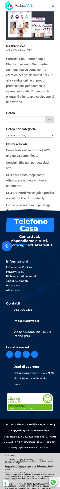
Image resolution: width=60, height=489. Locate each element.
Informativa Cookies (19, 267)
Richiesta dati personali (21, 276)
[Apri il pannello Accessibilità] (7, 246)
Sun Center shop (15, 46)
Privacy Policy (15, 271)
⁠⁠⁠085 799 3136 (23, 309)
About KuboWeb (17, 280)
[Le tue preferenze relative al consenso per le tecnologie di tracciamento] (6, 483)
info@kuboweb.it (26, 321)
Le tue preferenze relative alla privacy (30, 424)
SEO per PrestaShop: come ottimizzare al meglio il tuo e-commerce (27, 180)
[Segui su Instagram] (17, 354)
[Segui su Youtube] (34, 354)
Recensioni (13, 285)
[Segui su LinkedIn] (26, 354)
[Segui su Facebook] (9, 354)
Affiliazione (13, 290)
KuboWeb (14, 50)
